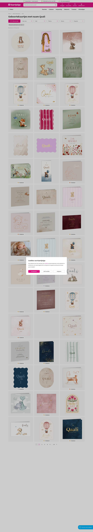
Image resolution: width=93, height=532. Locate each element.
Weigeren (59, 271)
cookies (46, 263)
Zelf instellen (46, 271)
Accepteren (34, 271)
